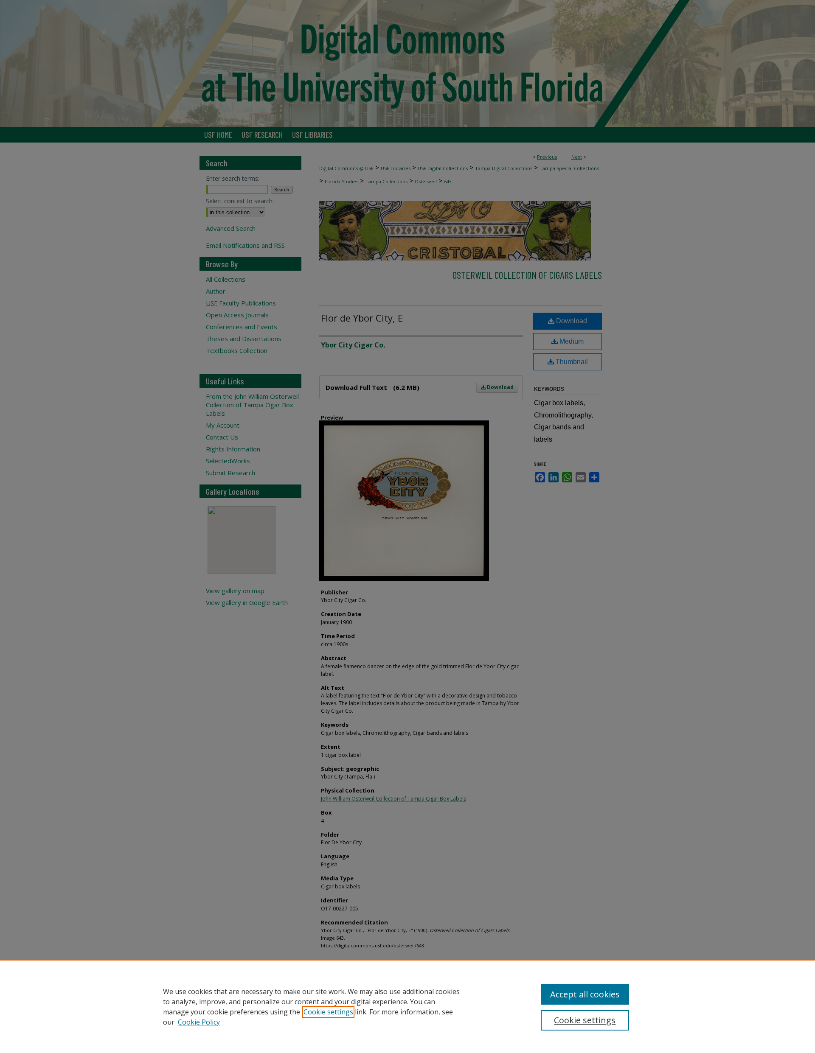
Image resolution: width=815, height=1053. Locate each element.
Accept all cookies (585, 994)
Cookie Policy (199, 1022)
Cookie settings (328, 1012)
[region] (407, 1006)
